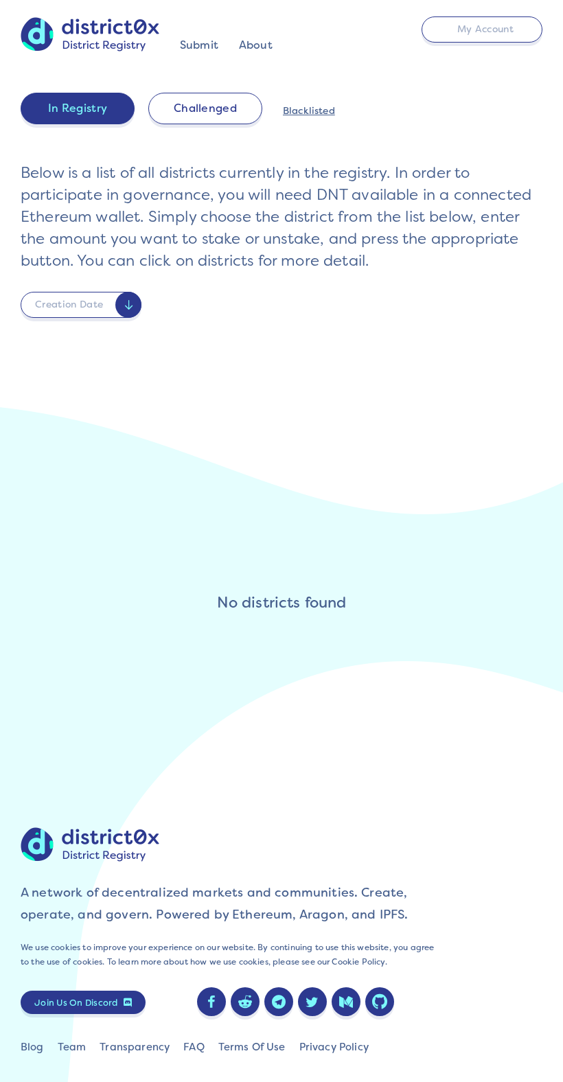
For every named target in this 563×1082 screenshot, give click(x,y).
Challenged (205, 108)
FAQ (193, 1047)
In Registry (78, 108)
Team (72, 1047)
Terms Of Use (252, 1047)
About (256, 45)
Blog (32, 1047)
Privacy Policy (334, 1047)
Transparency (135, 1047)
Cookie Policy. (359, 961)
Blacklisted (309, 110)
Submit (199, 45)
